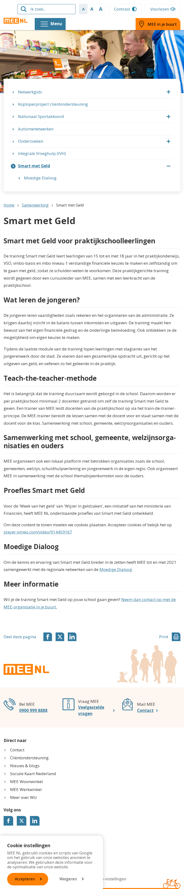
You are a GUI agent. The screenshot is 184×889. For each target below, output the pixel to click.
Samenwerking (35, 205)
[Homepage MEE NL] (16, 21)
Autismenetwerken (35, 129)
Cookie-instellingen (108, 879)
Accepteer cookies (125, 524)
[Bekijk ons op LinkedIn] (35, 821)
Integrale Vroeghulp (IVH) (42, 153)
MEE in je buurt (162, 24)
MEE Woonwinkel (26, 781)
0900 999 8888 (33, 710)
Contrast (122, 9)
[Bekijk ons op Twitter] (21, 821)
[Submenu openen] (168, 92)
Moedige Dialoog (40, 178)
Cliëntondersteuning (29, 757)
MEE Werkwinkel (26, 789)
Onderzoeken (30, 141)
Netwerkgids (30, 92)
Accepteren (25, 879)
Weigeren (68, 879)
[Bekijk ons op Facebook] (8, 821)
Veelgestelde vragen (91, 710)
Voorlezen (159, 9)
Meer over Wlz (23, 797)
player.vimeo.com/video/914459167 (38, 532)
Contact (145, 710)
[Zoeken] (24, 9)
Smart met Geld (34, 166)
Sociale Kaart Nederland (33, 773)
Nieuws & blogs (25, 765)
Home (9, 205)
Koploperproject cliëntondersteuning (53, 104)
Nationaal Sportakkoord (41, 116)
